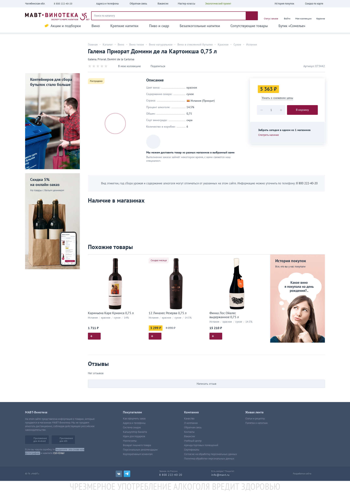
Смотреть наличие (268, 135)
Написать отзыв (206, 383)
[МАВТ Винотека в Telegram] (127, 474)
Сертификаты (191, 449)
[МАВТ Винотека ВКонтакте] (119, 474)
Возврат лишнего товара (137, 445)
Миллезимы (130, 440)
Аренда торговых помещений (201, 445)
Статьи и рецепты (255, 418)
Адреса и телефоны (134, 423)
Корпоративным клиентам (138, 454)
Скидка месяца (159, 260)
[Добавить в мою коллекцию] (141, 259)
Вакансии (189, 436)
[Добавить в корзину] (94, 336)
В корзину (302, 110)
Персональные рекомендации (140, 449)
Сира (189, 120)
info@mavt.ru (220, 475)
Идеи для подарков (134, 436)
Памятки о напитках (256, 423)
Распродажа (96, 81)
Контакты (189, 432)
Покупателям (132, 412)
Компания (191, 412)
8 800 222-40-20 (63, 3)
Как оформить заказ (134, 418)
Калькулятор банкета (135, 432)
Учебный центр (193, 440)
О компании (191, 423)
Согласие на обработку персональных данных (210, 454)
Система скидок (132, 427)
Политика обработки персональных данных (209, 458)
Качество (189, 418)
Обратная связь (193, 427)
